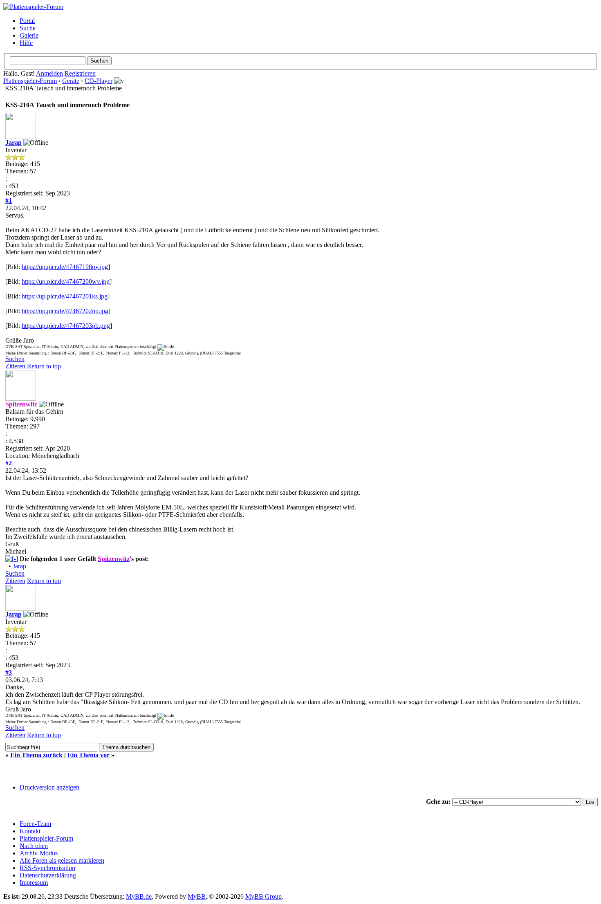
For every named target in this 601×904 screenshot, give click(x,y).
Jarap (13, 142)
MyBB (197, 896)
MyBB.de (139, 896)
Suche (28, 28)
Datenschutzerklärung (48, 875)
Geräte (70, 80)
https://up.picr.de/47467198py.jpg (65, 266)
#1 (8, 200)
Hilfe (26, 42)
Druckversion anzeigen (49, 787)
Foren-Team (35, 823)
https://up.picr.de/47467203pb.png (66, 325)
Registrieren (80, 73)
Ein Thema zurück (36, 754)
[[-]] (11, 558)
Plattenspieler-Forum (30, 80)
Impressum (34, 882)
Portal (27, 20)
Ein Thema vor (88, 754)
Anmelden (49, 73)
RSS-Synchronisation (47, 867)
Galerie (29, 35)
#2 (8, 463)
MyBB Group (263, 896)
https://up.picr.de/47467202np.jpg (65, 310)
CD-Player (98, 80)
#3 (8, 672)
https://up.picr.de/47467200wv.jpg (66, 281)
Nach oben (34, 845)
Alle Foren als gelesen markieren (62, 860)
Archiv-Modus (39, 853)
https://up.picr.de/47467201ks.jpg (65, 296)
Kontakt (30, 831)
